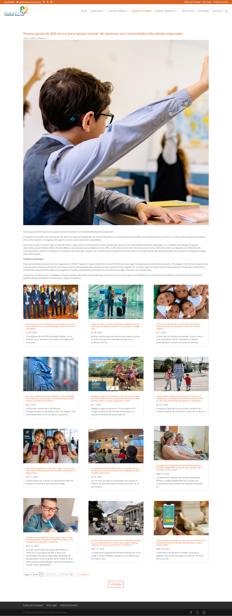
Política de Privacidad (192, 2)
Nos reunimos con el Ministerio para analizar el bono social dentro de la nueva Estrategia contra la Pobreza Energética (50, 326)
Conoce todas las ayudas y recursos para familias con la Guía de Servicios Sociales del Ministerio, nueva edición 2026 (181, 542)
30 (71, 574)
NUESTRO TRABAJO (117, 11)
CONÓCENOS (96, 11)
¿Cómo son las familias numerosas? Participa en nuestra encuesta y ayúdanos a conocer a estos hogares (178, 326)
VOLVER (116, 584)
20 (66, 574)
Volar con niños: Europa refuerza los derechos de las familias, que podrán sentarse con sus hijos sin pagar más (115, 326)
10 (62, 574)
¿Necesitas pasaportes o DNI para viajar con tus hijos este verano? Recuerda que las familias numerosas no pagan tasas (50, 470)
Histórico (42, 38)
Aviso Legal (207, 2)
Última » (85, 574)
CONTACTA (217, 11)
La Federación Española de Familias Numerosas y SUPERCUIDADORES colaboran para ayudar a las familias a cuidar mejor (179, 467)
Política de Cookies (221, 2)
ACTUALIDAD (203, 11)
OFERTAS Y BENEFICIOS (165, 11)
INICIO (84, 11)
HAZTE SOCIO (188, 11)
